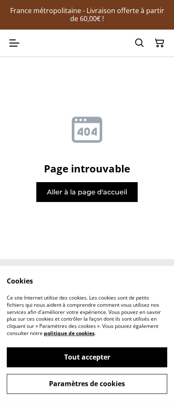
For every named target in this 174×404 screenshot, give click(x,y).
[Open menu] (14, 43)
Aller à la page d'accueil (87, 192)
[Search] (139, 43)
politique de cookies (69, 333)
